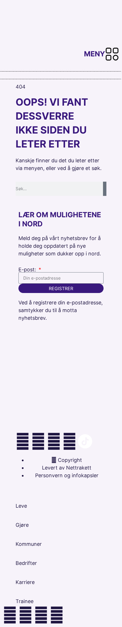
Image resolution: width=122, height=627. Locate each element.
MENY (94, 54)
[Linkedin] (38, 441)
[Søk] (104, 189)
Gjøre (22, 525)
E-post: (27, 269)
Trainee (24, 601)
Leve (21, 506)
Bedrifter (26, 563)
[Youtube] (69, 441)
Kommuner (29, 544)
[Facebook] (54, 441)
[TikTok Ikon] (85, 441)
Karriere (25, 582)
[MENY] (112, 54)
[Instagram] (23, 441)
